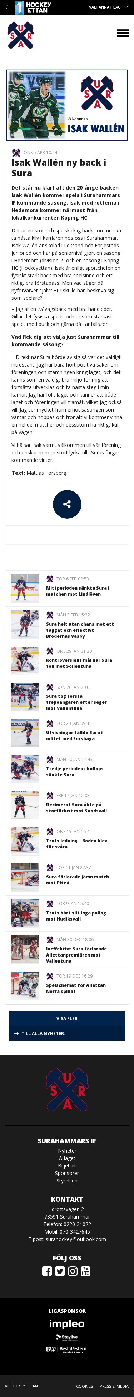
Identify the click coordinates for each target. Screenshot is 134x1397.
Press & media (114, 1386)
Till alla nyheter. (43, 1033)
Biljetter (67, 1165)
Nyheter (67, 1150)
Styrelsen (67, 1180)
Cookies (84, 1386)
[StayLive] (67, 1336)
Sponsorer (67, 1173)
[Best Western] (67, 1349)
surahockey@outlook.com (76, 1239)
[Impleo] (67, 1324)
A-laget (67, 1158)
